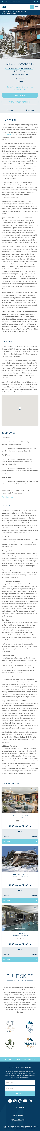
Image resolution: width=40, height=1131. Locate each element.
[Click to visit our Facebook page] (10, 1101)
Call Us (19, 1059)
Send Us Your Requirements (12, 2)
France (10, 11)
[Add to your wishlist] (35, 790)
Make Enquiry (20, 95)
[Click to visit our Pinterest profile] (20, 1101)
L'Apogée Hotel (8, 134)
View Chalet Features (20, 102)
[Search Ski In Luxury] (32, 7)
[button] (20, 408)
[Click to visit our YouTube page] (25, 1101)
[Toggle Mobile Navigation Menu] (37, 7)
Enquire (6, 841)
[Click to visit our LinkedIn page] (30, 1101)
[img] (20, 37)
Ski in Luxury (18, 1116)
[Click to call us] (35, 2)
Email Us (31, 1059)
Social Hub (20, 1107)
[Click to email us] (37, 2)
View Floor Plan (7, 497)
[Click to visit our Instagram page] (15, 1101)
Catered (20, 82)
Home (3, 11)
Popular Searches (18, 1120)
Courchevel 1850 (20, 11)
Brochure (30, 110)
